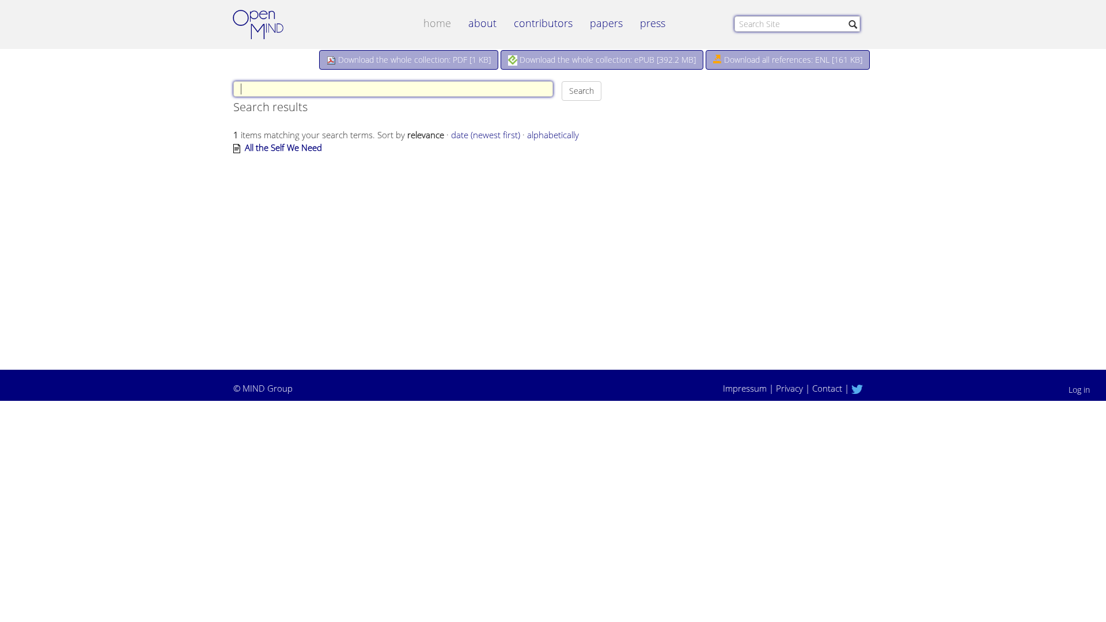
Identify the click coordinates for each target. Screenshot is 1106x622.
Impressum (745, 388)
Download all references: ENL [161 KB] (792, 59)
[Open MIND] (269, 26)
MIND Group (268, 388)
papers (606, 23)
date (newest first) (485, 135)
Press (652, 23)
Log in (1079, 389)
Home (437, 23)
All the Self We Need (283, 147)
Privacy (789, 388)
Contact (827, 388)
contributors (543, 23)
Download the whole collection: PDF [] (413, 59)
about (482, 23)
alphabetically (553, 135)
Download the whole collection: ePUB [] (606, 59)
